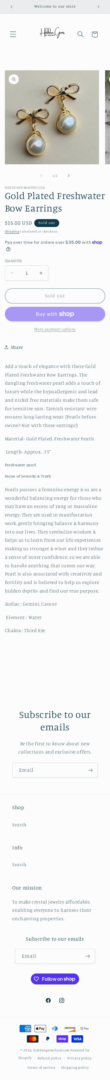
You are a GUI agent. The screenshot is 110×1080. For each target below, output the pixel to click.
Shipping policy (75, 1067)
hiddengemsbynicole (51, 1050)
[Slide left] (41, 175)
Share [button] (17, 347)
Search (19, 824)
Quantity (13, 260)
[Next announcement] (98, 6)
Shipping (12, 231)
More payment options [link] (55, 329)
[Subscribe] (90, 770)
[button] (13, 34)
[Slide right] (68, 175)
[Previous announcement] (11, 6)
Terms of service (41, 1067)
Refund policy (49, 1058)
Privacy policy (79, 1058)
